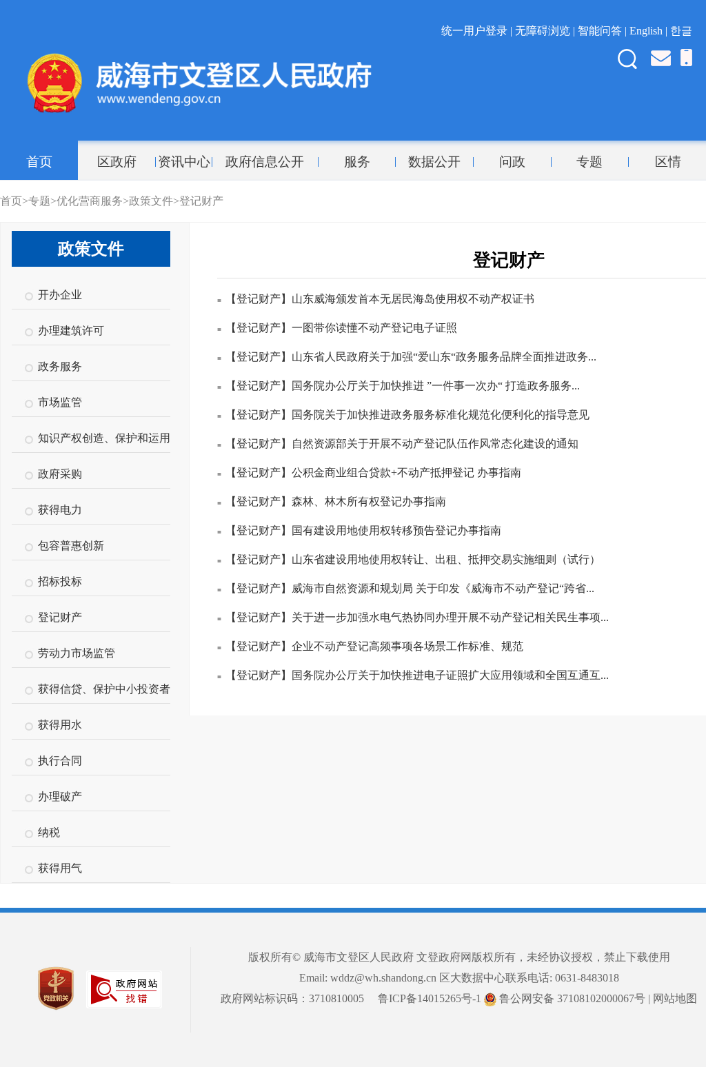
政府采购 (60, 474)
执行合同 (60, 760)
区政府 (117, 162)
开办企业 (60, 295)
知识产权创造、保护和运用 (104, 438)
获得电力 (60, 510)
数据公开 (434, 162)
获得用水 (60, 725)
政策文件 (151, 201)
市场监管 (60, 402)
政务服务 (60, 366)
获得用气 (60, 868)
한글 (681, 31)
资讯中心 (184, 162)
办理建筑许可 (71, 330)
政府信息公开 (264, 162)
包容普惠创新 (71, 545)
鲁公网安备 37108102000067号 (570, 998)
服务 (357, 162)
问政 (512, 162)
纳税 (49, 832)
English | (649, 31)
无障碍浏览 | (546, 31)
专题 (589, 162)
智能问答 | (603, 31)
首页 (39, 162)
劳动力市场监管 (76, 653)
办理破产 (60, 796)
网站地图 (675, 998)
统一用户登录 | (478, 31)
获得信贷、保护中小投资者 (104, 689)
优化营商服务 (90, 201)
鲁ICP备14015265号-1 (429, 998)
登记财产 (201, 201)
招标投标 (60, 581)
